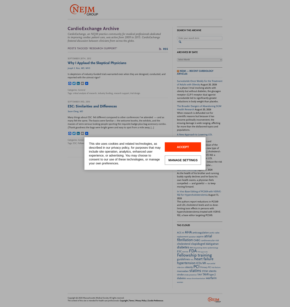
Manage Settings (183, 160)
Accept (183, 147)
